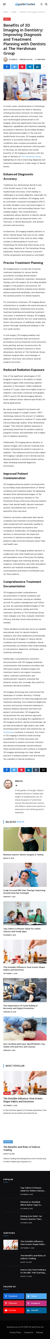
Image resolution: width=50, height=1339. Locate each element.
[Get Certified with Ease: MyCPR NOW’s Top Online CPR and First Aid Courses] (25, 1028)
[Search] (46, 4)
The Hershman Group (31, 156)
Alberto (14, 59)
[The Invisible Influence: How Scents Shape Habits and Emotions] (25, 952)
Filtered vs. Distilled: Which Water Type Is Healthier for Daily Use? (32, 1205)
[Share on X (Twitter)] (14, 66)
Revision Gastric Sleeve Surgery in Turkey (23, 854)
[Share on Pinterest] (22, 66)
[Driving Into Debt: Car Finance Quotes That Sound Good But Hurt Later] (10, 1219)
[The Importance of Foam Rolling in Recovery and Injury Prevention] (25, 990)
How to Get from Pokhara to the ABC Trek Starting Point (33, 1272)
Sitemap (39, 1332)
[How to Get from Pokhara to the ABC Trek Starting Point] (10, 1273)
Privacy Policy (15, 1332)
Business (8, 1142)
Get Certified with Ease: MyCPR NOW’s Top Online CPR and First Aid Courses (24, 1045)
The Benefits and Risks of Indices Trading (33, 1257)
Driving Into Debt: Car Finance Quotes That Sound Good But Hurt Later (31, 1220)
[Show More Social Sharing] (44, 66)
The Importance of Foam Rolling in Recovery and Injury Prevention (20, 1007)
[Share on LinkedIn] (37, 66)
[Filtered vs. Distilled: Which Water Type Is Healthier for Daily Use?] (10, 1205)
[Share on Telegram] (29, 66)
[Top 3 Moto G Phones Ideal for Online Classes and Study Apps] (25, 913)
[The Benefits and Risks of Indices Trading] (25, 1131)
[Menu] (4, 4)
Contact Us (28, 1332)
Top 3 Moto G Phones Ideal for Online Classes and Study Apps (22, 930)
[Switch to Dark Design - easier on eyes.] (41, 4)
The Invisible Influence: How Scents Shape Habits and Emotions (23, 1100)
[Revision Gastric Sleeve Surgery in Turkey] (25, 839)
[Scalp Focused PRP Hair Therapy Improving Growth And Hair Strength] (25, 875)
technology (8, 732)
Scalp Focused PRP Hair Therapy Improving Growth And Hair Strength (24, 891)
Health (7, 19)
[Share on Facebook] (6, 66)
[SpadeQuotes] (25, 4)
